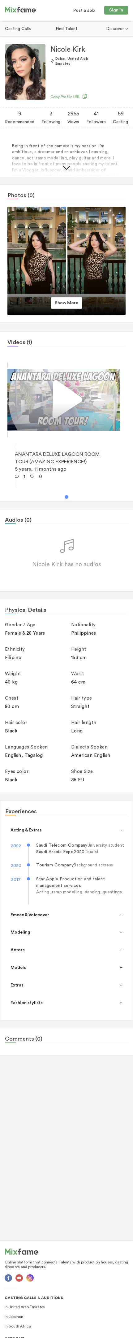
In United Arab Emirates (25, 1307)
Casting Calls (18, 29)
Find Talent (66, 29)
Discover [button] (115, 29)
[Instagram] (30, 1278)
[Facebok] (8, 1278)
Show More (66, 303)
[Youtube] (19, 1278)
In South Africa (18, 1326)
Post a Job (84, 10)
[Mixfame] (20, 11)
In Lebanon (14, 1317)
